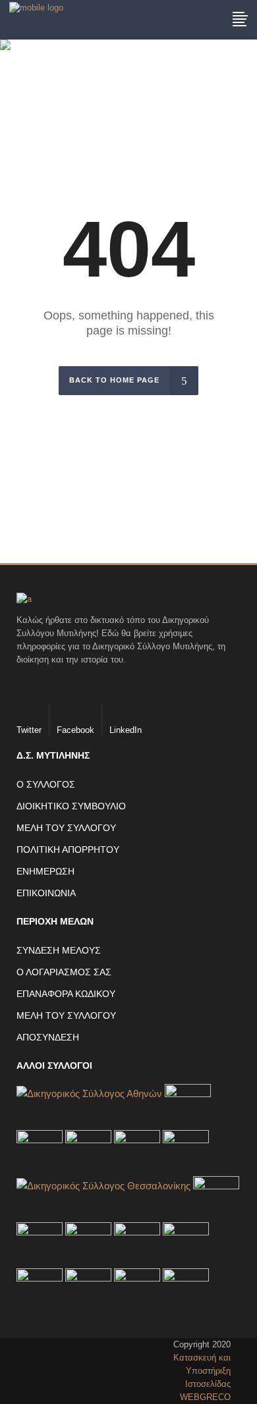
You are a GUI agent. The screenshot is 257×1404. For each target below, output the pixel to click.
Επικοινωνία (46, 893)
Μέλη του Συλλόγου (66, 828)
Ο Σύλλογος (45, 784)
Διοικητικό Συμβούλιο (71, 806)
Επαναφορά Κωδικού (65, 993)
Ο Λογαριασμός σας (63, 972)
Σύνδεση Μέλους (58, 950)
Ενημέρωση (45, 871)
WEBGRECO (205, 1397)
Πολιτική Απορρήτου (67, 849)
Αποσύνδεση (47, 1037)
